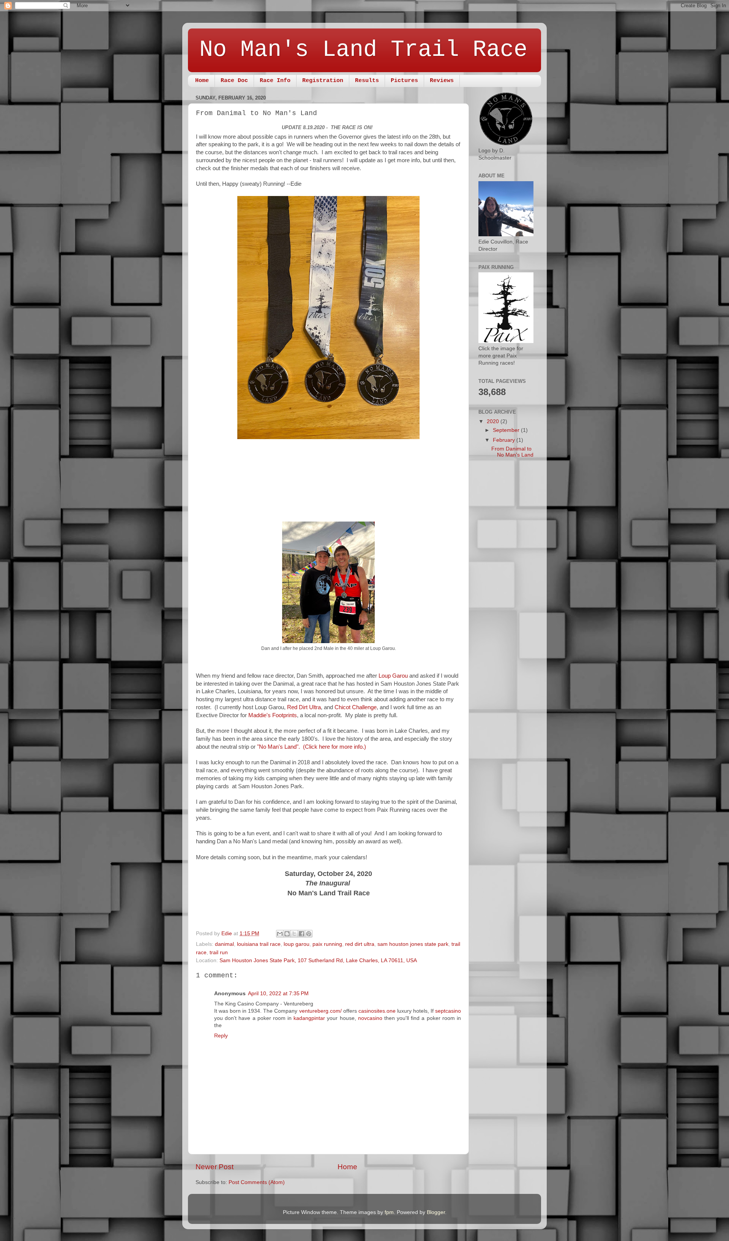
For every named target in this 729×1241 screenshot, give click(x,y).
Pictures (404, 80)
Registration (322, 80)
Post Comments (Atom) (257, 1182)
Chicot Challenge (356, 707)
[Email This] (280, 933)
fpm (389, 1212)
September (507, 430)
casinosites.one (377, 1011)
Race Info (275, 80)
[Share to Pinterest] (308, 933)
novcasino (370, 1018)
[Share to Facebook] (301, 933)
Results (367, 80)
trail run (219, 952)
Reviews (442, 80)
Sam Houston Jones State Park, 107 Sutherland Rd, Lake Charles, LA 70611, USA (318, 960)
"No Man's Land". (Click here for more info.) (311, 747)
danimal (224, 944)
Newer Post (215, 1167)
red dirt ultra (359, 944)
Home (202, 80)
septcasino (448, 1011)
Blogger (436, 1212)
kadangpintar (309, 1018)
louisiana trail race (259, 944)
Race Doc (234, 80)
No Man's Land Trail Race (363, 50)
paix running (327, 944)
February (504, 440)
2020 (493, 421)
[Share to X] (294, 933)
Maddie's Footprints (272, 715)
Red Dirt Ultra (304, 707)
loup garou (296, 944)
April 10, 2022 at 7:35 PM (278, 993)
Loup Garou (394, 676)
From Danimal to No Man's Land (512, 452)
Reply (221, 1036)
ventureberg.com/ (320, 1011)
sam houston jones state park (412, 944)
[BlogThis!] (287, 933)
